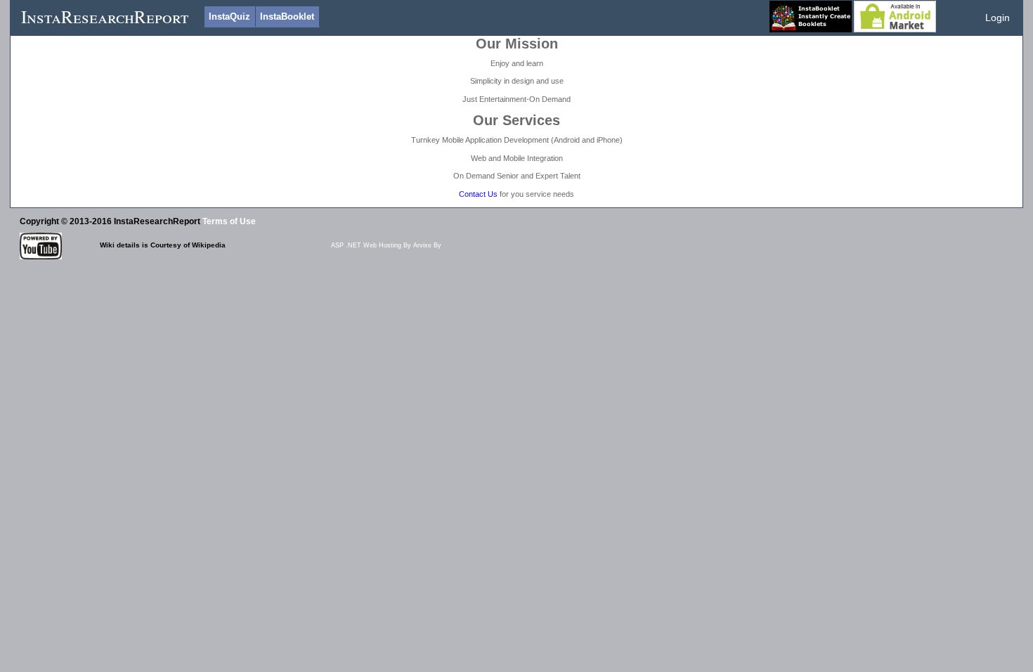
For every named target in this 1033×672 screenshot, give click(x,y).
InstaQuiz (229, 16)
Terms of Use (229, 221)
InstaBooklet (287, 16)
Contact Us (478, 194)
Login (997, 17)
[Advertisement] (275, 293)
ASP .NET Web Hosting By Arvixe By (386, 245)
